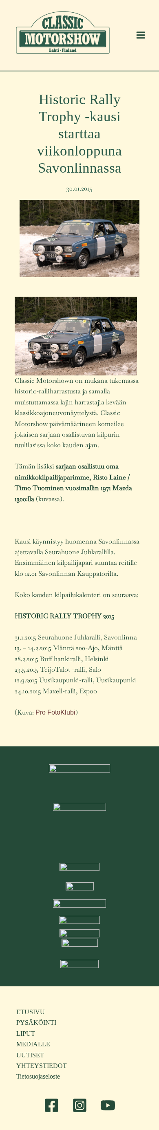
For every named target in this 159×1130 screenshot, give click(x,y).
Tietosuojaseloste (38, 1076)
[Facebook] (51, 1105)
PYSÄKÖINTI (36, 1022)
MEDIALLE (33, 1044)
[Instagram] (79, 1105)
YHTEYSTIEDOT (41, 1065)
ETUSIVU (30, 1011)
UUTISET (30, 1055)
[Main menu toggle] (140, 35)
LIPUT (25, 1033)
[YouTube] (107, 1105)
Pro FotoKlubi (55, 712)
